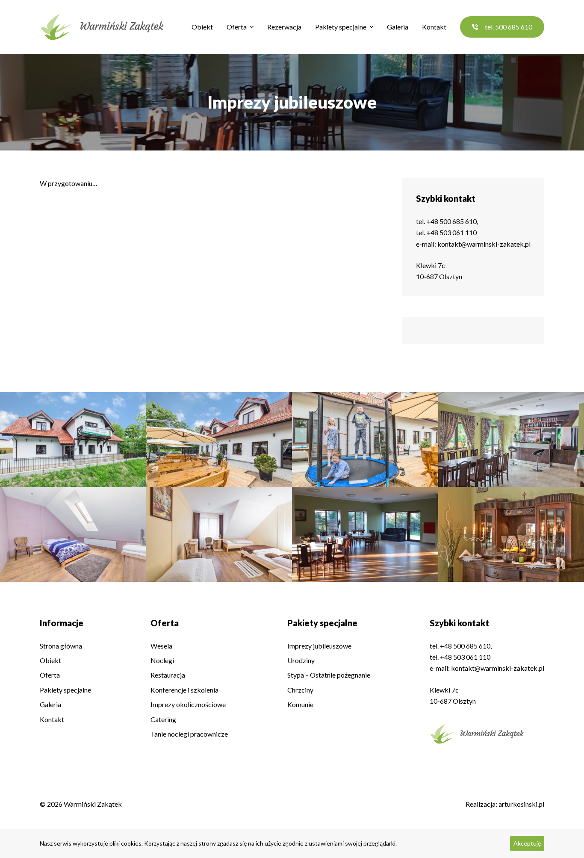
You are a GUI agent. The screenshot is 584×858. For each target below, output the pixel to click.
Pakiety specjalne (340, 27)
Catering (163, 719)
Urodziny (301, 660)
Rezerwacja (284, 27)
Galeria (397, 27)
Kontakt (434, 27)
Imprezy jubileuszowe (319, 646)
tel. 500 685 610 (508, 27)
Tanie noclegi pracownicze (189, 734)
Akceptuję (527, 843)
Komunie (300, 704)
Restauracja (167, 675)
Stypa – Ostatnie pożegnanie (328, 675)
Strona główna (61, 646)
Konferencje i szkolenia (184, 690)
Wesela (161, 646)
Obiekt (202, 27)
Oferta (237, 27)
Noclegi (162, 660)
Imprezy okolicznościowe (188, 704)
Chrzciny (300, 690)
